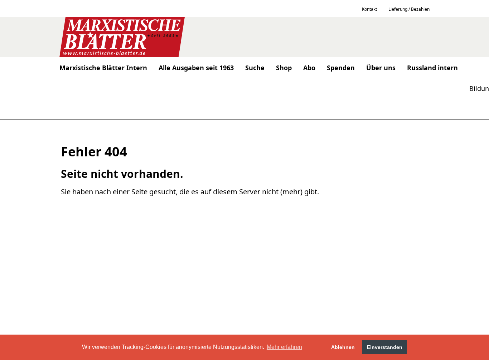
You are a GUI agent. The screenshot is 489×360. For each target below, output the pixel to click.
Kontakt (369, 9)
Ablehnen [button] (343, 347)
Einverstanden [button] (384, 347)
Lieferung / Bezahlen (409, 9)
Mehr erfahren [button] (284, 347)
